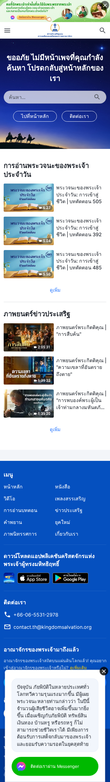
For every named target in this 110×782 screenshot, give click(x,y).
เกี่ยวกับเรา (66, 534)
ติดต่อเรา (79, 116)
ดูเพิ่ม (55, 290)
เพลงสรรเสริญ (70, 498)
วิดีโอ (9, 498)
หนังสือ (62, 487)
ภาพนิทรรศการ (20, 534)
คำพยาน (13, 522)
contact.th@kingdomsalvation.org (52, 627)
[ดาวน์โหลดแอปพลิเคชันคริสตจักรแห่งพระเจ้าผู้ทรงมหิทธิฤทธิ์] (9, 578)
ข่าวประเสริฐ (68, 510)
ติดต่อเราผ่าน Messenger (55, 766)
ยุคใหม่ (62, 522)
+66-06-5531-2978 (35, 615)
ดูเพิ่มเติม (78, 667)
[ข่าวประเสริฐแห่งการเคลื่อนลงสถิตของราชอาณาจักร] (55, 30)
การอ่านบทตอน (20, 510)
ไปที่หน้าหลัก (35, 116)
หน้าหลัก (13, 487)
